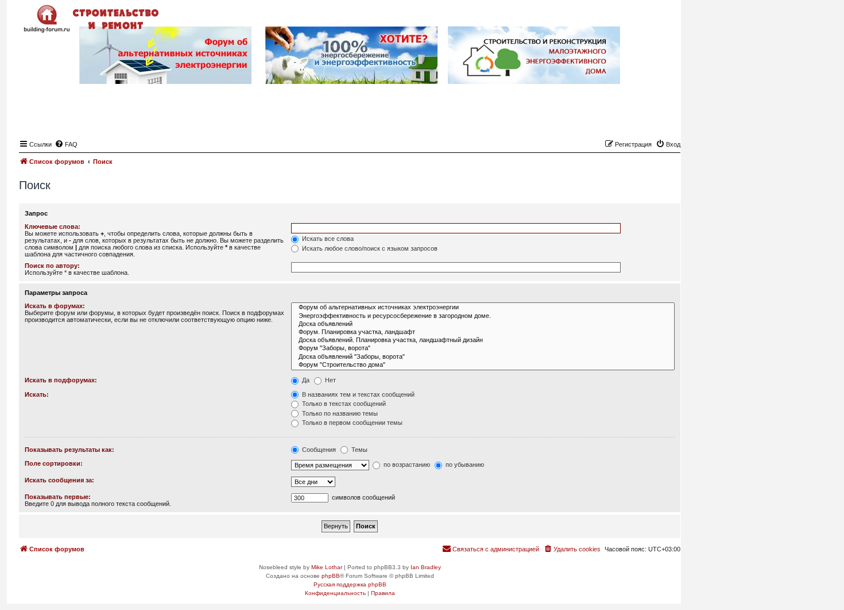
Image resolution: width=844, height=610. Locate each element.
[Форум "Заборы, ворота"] (482, 348)
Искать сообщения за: (59, 480)
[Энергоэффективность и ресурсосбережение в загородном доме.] (482, 316)
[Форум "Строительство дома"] (482, 365)
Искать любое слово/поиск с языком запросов (369, 248)
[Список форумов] (92, 18)
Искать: (37, 394)
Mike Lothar (326, 567)
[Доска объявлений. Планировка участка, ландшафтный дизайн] (482, 340)
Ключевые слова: (52, 226)
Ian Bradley (426, 567)
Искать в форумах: (55, 305)
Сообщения (318, 449)
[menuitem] (66, 144)
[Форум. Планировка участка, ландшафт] (482, 332)
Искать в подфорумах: (61, 380)
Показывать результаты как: (69, 449)
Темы (358, 449)
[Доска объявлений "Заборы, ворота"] (482, 357)
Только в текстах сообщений (343, 403)
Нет (329, 380)
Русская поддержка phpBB (349, 584)
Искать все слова (327, 238)
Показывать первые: (58, 496)
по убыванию (464, 464)
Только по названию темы (339, 413)
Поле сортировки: (54, 463)
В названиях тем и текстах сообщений (357, 394)
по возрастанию (406, 464)
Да (304, 380)
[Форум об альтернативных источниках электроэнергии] (482, 308)
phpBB (331, 576)
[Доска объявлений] (482, 324)
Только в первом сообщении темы (351, 422)
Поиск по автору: (52, 265)
